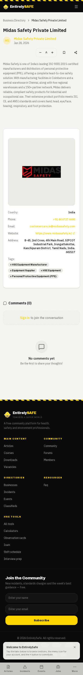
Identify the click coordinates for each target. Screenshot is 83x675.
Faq (46, 485)
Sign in (25, 318)
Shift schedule (12, 552)
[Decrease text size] (40, 52)
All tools (9, 524)
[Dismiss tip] (74, 647)
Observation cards (15, 538)
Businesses (10, 485)
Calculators (11, 531)
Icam (7, 545)
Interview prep (13, 559)
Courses (9, 453)
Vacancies (10, 467)
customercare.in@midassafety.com (52, 226)
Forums (48, 453)
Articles (8, 446)
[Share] (75, 52)
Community (50, 446)
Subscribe (41, 620)
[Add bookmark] (64, 52)
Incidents (9, 492)
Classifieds (10, 506)
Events (8, 499)
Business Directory (14, 20)
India (71, 212)
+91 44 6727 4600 (64, 219)
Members (49, 460)
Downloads (10, 460)
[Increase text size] (52, 52)
